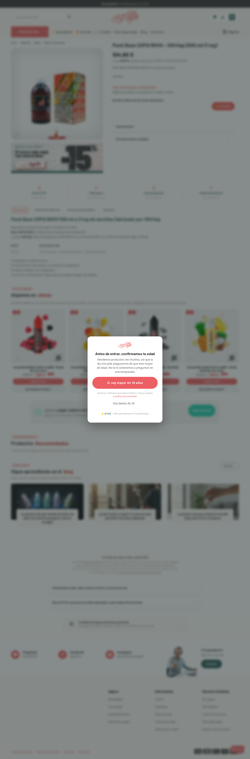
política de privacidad (126, 396)
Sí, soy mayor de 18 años (125, 383)
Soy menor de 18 (123, 403)
